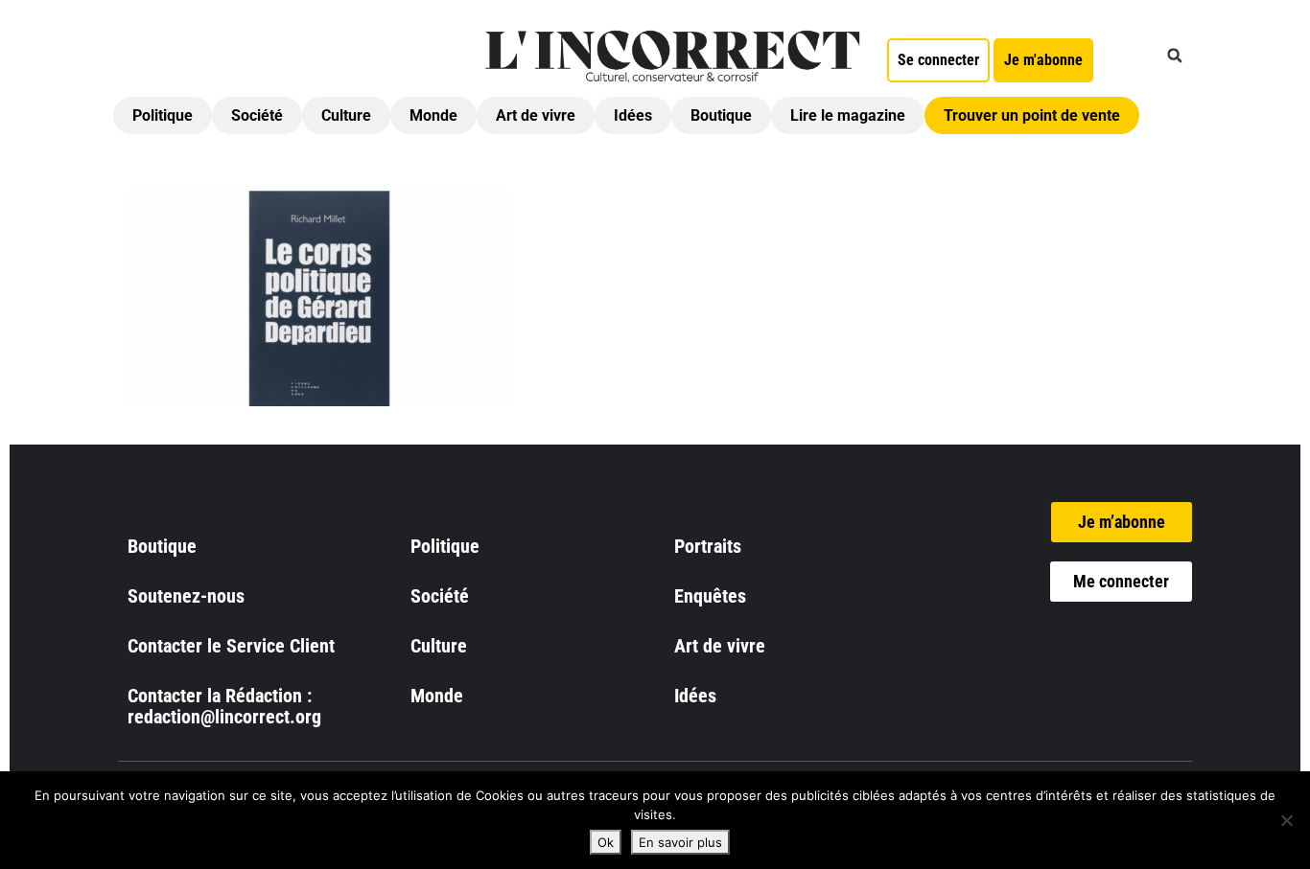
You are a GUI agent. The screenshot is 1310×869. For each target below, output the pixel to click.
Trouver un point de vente (1032, 115)
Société (257, 115)
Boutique (721, 115)
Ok (605, 842)
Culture (346, 115)
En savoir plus (680, 842)
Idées (633, 115)
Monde (433, 115)
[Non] (1286, 820)
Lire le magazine (847, 115)
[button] (1174, 55)
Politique (162, 115)
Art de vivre (535, 115)
